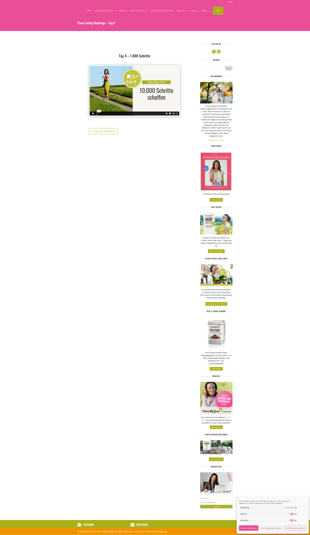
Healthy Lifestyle (137, 11)
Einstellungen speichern (295, 528)
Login (230, 2)
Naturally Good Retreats (162, 11)
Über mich (213, 140)
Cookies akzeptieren (248, 528)
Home (89, 11)
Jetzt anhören (216, 427)
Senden (216, 506)
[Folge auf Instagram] (219, 52)
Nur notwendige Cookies (271, 528)
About (194, 11)
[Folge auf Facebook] (214, 52)
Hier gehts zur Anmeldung (216, 304)
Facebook (88, 524)
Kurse (204, 11)
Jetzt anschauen (216, 459)
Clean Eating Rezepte (104, 11)
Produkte (181, 11)
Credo (221, 140)
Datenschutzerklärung (156, 531)
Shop (218, 11)
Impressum (139, 531)
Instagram (142, 524)
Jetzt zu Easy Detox (216, 251)
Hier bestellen (216, 200)
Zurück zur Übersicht (103, 131)
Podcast (123, 11)
